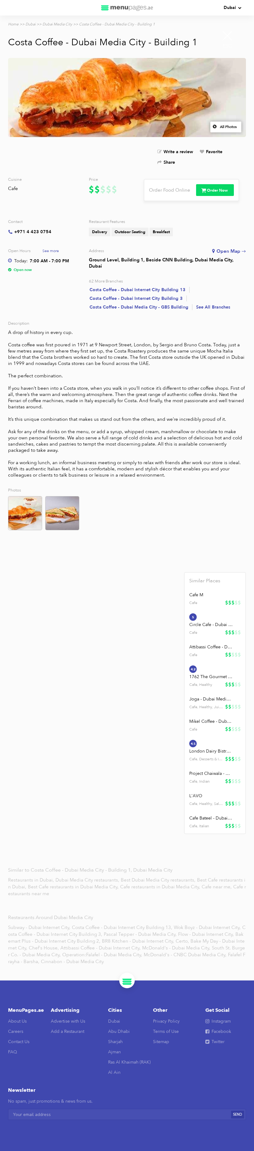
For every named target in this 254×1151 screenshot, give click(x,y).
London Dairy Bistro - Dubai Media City (211, 751)
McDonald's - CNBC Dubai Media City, (185, 955)
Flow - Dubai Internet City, (206, 934)
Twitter (218, 1042)
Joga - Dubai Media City (211, 699)
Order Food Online (169, 190)
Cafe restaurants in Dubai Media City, (160, 887)
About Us (17, 1021)
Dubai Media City (57, 24)
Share (169, 162)
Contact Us (18, 1042)
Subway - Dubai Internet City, (39, 927)
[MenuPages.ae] (127, 8)
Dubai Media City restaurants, (87, 880)
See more (50, 250)
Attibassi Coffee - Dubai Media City (211, 647)
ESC (227, 45)
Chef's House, (44, 948)
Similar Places (204, 580)
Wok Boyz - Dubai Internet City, (207, 927)
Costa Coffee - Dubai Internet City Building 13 (138, 290)
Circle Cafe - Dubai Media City (211, 625)
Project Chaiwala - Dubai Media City (211, 773)
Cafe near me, (217, 887)
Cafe (13, 188)
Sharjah (115, 1042)
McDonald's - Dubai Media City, (176, 948)
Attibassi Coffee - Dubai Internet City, (100, 948)
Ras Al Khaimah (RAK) (129, 1062)
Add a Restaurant (67, 1031)
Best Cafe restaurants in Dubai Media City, (74, 887)
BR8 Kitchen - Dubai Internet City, (138, 941)
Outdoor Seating (130, 232)
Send (237, 1114)
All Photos (228, 126)
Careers (15, 1031)
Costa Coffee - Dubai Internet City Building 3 (136, 298)
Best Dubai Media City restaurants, (159, 880)
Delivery (99, 232)
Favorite (214, 152)
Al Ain (114, 1072)
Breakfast (161, 232)
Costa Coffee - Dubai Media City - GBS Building (139, 307)
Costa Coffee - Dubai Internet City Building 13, (122, 927)
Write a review (178, 152)
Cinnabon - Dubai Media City (72, 961)
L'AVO (195, 796)
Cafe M (196, 595)
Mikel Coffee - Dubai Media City (211, 721)
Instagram (221, 1021)
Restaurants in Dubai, (31, 880)
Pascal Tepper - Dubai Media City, (140, 934)
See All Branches (213, 307)
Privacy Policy (166, 1021)
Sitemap (161, 1042)
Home (13, 24)
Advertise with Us (68, 1021)
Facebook (221, 1031)
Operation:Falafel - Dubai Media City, (102, 955)
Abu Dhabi (119, 1031)
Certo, (182, 941)
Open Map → (231, 251)
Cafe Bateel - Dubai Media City (211, 818)
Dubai (230, 8)
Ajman (114, 1052)
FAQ (12, 1052)
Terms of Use (166, 1031)
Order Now (217, 190)
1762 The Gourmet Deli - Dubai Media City (211, 677)
